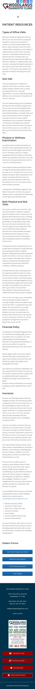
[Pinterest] (24, 1)
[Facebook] (17, 1)
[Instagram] (28, 1)
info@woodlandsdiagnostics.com (17, 609)
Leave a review (17, 613)
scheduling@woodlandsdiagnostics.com (15, 499)
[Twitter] (21, 1)
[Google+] (31, 1)
